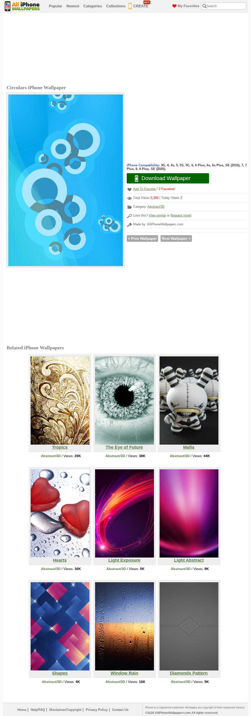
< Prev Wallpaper (142, 238)
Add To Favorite (144, 189)
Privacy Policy (97, 710)
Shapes (60, 673)
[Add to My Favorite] (129, 189)
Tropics (60, 447)
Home (21, 710)
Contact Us (120, 710)
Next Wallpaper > (176, 238)
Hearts (60, 560)
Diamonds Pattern (189, 673)
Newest (72, 6)
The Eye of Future (124, 447)
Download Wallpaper (165, 178)
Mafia (188, 447)
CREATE (141, 4)
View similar (157, 215)
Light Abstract (189, 560)
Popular (55, 6)
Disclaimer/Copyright (65, 710)
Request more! (181, 215)
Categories (92, 6)
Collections (116, 6)
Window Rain (124, 673)
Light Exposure (124, 560)
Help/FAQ (38, 710)
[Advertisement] (126, 49)
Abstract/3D (156, 206)
